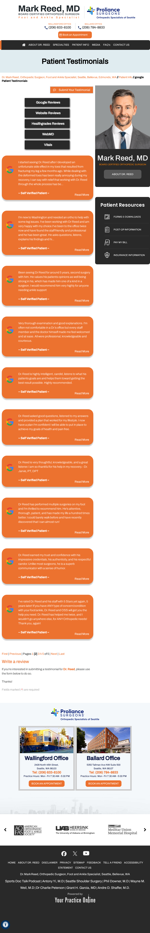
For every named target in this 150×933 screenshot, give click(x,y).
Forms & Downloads (127, 217)
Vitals (48, 145)
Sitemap (79, 862)
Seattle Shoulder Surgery (83, 881)
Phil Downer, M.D (116, 881)
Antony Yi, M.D (53, 881)
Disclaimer (49, 862)
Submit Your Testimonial (74, 89)
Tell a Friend (112, 862)
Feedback (94, 862)
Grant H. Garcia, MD (81, 888)
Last (62, 653)
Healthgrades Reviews (48, 123)
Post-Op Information (127, 229)
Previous (15, 653)
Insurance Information (129, 255)
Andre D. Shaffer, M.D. (114, 888)
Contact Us (121, 44)
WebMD (48, 134)
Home (24, 45)
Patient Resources (122, 205)
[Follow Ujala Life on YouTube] (75, 854)
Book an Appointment (75, 34)
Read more (82, 194)
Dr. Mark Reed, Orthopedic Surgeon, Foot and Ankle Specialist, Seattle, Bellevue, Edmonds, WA (59, 77)
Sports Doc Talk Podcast (22, 881)
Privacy (65, 862)
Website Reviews (48, 113)
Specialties (61, 44)
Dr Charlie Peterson (50, 888)
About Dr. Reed (39, 44)
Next (54, 653)
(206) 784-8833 (93, 27)
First (5, 653)
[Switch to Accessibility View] (5, 924)
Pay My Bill (120, 242)
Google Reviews (48, 102)
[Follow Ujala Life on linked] (86, 854)
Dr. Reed (69, 669)
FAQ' (106, 44)
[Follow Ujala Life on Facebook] (64, 854)
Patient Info (80, 44)
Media (96, 44)
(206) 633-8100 (59, 27)
